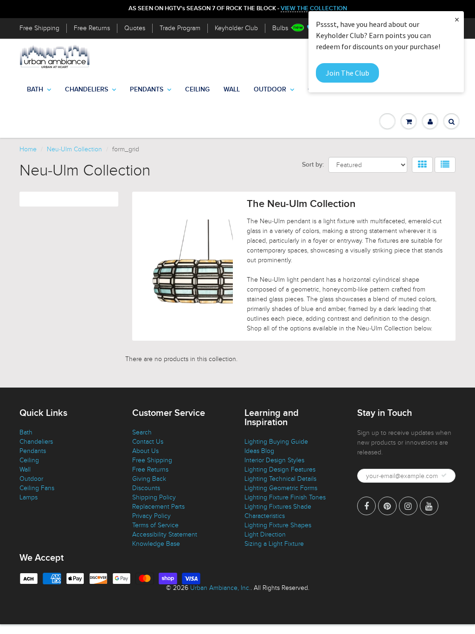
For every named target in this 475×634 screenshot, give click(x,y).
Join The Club (347, 73)
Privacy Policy (151, 516)
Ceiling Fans (36, 488)
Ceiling (197, 89)
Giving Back (149, 479)
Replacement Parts (158, 507)
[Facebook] (366, 506)
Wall (232, 89)
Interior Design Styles (274, 460)
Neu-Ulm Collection (74, 149)
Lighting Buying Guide (276, 442)
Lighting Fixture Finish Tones (285, 497)
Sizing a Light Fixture (274, 544)
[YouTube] (429, 506)
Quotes (134, 28)
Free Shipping (39, 28)
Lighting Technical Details (280, 479)
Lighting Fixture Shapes (277, 525)
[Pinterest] (387, 506)
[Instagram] (408, 506)
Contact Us (147, 442)
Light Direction (265, 534)
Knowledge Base (156, 544)
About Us (145, 451)
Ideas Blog (259, 451)
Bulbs (280, 28)
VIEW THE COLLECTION (314, 9)
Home (28, 149)
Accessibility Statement (164, 534)
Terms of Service (155, 525)
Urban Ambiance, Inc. (220, 588)
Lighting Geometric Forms (280, 488)
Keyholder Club (236, 28)
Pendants (146, 89)
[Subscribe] (444, 475)
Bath (35, 89)
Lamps (28, 497)
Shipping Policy (154, 497)
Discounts (146, 488)
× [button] (457, 19)
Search (142, 432)
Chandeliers (86, 89)
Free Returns (92, 28)
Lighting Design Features (279, 469)
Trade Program (180, 28)
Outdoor (270, 89)
